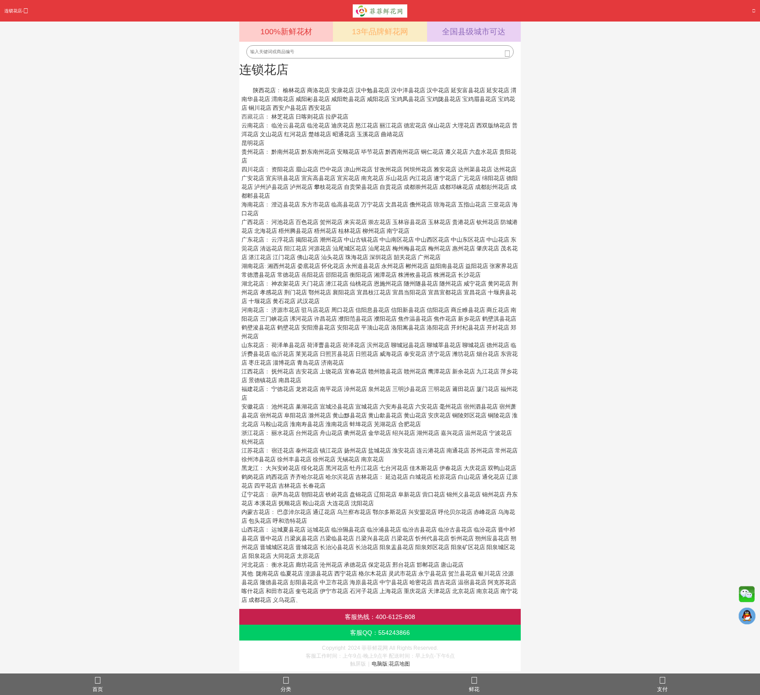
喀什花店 (252, 591)
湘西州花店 (281, 266)
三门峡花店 (274, 318)
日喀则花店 (310, 116)
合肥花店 (409, 424)
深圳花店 (380, 257)
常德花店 (288, 274)
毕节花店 (372, 151)
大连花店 (338, 503)
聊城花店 (473, 345)
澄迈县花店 (285, 204)
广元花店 (469, 178)
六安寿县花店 (397, 406)
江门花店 (284, 257)
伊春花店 (450, 468)
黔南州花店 (285, 151)
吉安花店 (307, 371)
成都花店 (259, 600)
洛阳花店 (438, 327)
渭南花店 (282, 99)
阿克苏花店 (502, 582)
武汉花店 (308, 301)
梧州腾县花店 (295, 231)
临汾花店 (485, 529)
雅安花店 (445, 169)
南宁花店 (398, 231)
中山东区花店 (468, 239)
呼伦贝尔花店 (455, 512)
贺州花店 (331, 222)
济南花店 (332, 362)
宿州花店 (271, 415)
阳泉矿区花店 (468, 547)
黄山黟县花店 (349, 415)
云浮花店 (282, 239)
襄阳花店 (343, 292)
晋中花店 (271, 538)
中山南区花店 (397, 239)
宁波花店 (500, 433)
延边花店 (396, 477)
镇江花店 (331, 450)
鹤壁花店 (288, 327)
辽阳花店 (385, 494)
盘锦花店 (361, 494)
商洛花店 (318, 90)
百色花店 (307, 222)
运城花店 (318, 529)
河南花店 (252, 310)
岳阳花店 (312, 274)
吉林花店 (366, 477)
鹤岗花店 (252, 477)
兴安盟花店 (422, 512)
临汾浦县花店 (384, 529)
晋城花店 (307, 547)
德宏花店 (415, 125)
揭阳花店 (307, 239)
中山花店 (497, 239)
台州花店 (307, 433)
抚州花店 (282, 371)
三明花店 (439, 389)
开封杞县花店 (468, 327)
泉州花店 (379, 389)
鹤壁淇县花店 (499, 318)
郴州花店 (417, 266)
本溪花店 (265, 503)
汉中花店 (438, 90)
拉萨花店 (336, 116)
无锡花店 (348, 459)
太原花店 (308, 556)
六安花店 (426, 406)
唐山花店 (452, 564)
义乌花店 (284, 600)
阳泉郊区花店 (432, 547)
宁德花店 (282, 389)
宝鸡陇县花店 (444, 99)
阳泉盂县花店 (397, 547)
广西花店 (252, 222)
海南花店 (252, 204)
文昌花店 (396, 204)
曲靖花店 (392, 134)
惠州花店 (463, 248)
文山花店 (271, 134)
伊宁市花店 (334, 591)
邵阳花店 (336, 274)
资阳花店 (282, 169)
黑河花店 (336, 468)
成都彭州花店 (492, 187)
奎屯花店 (307, 591)
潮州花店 (331, 239)
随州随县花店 (421, 283)
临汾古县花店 (455, 529)
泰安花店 (415, 354)
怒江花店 (366, 125)
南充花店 (372, 178)
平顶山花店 (375, 327)
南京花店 (372, 459)
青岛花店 (308, 362)
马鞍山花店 (274, 424)
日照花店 (366, 354)
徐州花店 (324, 459)
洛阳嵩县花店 (408, 327)
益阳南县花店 (447, 266)
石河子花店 (364, 591)
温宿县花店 (472, 582)
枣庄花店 (259, 362)
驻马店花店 (315, 310)
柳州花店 (373, 231)
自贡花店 (391, 187)
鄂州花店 (319, 292)
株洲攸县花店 (415, 274)
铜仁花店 (432, 151)
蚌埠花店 (361, 424)
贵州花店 (252, 151)
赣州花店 (415, 371)
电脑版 (379, 664)
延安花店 (497, 90)
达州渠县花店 (475, 169)
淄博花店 (284, 362)
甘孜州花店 (388, 169)
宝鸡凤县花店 (408, 99)
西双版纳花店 (493, 125)
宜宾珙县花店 (283, 178)
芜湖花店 (385, 424)
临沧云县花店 (288, 125)
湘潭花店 (385, 274)
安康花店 (342, 90)
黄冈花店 (499, 283)
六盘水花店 (483, 151)
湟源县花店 (318, 573)
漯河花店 (301, 318)
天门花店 (312, 283)
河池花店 (282, 222)
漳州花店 (355, 389)
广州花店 (429, 257)
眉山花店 (307, 169)
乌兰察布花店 (354, 512)
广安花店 (252, 178)
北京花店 (463, 591)
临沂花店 (282, 354)
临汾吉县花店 (419, 529)
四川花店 (252, 169)
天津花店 (439, 591)
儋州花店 (420, 204)
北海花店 (265, 231)
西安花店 (319, 108)
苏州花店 (482, 450)
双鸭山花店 (502, 468)
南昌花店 (289, 380)
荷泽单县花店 (288, 345)
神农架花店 (285, 283)
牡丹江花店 (364, 468)
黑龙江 (250, 468)
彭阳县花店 (304, 582)
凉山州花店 (358, 169)
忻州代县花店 (432, 538)
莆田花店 (463, 389)
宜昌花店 (475, 292)
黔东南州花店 (318, 151)
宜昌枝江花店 (374, 292)
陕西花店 (264, 90)
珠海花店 (356, 257)
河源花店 (319, 248)
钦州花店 (487, 222)
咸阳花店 (378, 99)
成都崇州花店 (421, 187)
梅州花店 (439, 248)
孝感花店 (271, 292)
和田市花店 (280, 591)
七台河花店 (394, 468)
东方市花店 (315, 204)
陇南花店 (267, 573)
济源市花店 (285, 310)
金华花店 (379, 433)
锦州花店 (493, 494)
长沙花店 (469, 274)
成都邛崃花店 (456, 187)
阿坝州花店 (418, 169)
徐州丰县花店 (294, 459)
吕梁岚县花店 (301, 538)
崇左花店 (379, 222)
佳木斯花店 (423, 468)
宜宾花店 (348, 178)
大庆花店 (475, 468)
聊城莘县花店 (444, 345)
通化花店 (493, 477)
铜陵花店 (499, 415)
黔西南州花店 (402, 151)
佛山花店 (308, 257)
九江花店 (487, 371)
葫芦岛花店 (285, 494)
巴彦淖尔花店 (294, 512)
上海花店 (391, 591)
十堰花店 (259, 301)
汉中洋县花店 (408, 90)
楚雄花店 (319, 134)
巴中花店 (331, 169)
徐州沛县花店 (258, 459)
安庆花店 (439, 415)
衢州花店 (355, 433)
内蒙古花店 (255, 512)
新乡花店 (469, 318)
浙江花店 (252, 433)
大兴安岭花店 (283, 468)
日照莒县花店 (337, 354)
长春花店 (314, 485)
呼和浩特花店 (290, 521)
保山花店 (439, 125)
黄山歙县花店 (385, 415)
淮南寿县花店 (307, 424)
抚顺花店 (289, 503)
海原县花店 (364, 582)
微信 (747, 596)
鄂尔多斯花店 (390, 512)
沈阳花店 (362, 503)
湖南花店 (252, 266)
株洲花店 (445, 274)
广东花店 (252, 239)
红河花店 (295, 134)
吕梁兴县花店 (372, 538)
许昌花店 (325, 318)
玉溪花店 (368, 134)
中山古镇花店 (361, 239)
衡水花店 (282, 564)
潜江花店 (336, 283)
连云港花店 (431, 450)
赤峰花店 (485, 512)
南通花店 (457, 450)
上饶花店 (331, 371)
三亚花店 (499, 204)
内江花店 (420, 178)
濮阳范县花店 (355, 318)
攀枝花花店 (328, 187)
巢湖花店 (307, 406)
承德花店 (355, 564)
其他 (247, 573)
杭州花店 (252, 441)
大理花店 (463, 125)
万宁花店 (372, 204)
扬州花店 (355, 450)
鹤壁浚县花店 (258, 327)
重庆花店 (415, 591)
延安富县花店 (468, 90)
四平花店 (265, 485)
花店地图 (399, 664)
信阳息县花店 (372, 310)
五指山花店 (472, 204)
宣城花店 (366, 406)
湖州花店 (428, 433)
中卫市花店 (334, 582)
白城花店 (420, 477)
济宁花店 (439, 354)
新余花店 (463, 371)
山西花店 (252, 529)
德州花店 (497, 345)
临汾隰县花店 (348, 529)
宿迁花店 (282, 450)
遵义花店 (456, 151)
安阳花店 (348, 327)
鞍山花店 (314, 503)
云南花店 (252, 125)
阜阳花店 (295, 415)
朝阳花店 (312, 494)
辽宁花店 (252, 494)
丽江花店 (391, 125)
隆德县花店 (274, 582)
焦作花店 (445, 318)
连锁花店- (13, 10)
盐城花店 (379, 450)
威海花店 (391, 354)
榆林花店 (294, 90)
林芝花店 (282, 116)
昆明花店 (252, 143)
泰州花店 (307, 450)
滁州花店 (319, 415)
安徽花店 (252, 406)
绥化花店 (312, 468)
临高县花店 (345, 204)
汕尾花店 (379, 248)
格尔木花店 (372, 573)
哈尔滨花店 (339, 477)
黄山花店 (415, 415)
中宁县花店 (394, 582)
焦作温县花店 (415, 318)
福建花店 (252, 389)
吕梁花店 (402, 538)
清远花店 (271, 248)
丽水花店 (282, 433)
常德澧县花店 (258, 274)
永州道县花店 (363, 266)
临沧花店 (318, 125)
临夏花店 (291, 573)
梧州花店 (325, 231)
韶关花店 (405, 257)
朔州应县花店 (492, 538)
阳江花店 (295, 248)
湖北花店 (252, 283)
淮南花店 (336, 424)
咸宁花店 (475, 283)
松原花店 (445, 477)
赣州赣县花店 (385, 371)
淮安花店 (403, 450)
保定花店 (379, 564)
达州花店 (504, 169)
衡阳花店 (361, 274)
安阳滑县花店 (318, 327)
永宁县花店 (432, 573)
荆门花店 (295, 292)
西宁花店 (345, 573)
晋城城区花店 (277, 547)
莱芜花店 (307, 354)
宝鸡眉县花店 (479, 99)
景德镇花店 (262, 380)
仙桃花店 (361, 283)
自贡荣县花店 (361, 187)
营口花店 (433, 494)
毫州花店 (450, 406)
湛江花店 (259, 257)
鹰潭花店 (439, 371)
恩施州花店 (388, 283)
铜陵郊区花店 (469, 415)
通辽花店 (324, 512)
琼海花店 (445, 204)
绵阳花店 (493, 178)
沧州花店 (331, 564)
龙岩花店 (307, 389)
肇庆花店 (487, 248)
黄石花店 (284, 301)
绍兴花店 (403, 433)
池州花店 (282, 406)
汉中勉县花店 (372, 90)
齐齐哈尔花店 (307, 477)
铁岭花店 (336, 494)
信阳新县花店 (408, 310)
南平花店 (331, 389)
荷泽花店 (354, 345)
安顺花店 (348, 151)
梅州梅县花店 (409, 248)
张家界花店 (504, 266)
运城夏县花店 (288, 529)
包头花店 (259, 521)
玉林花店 (439, 222)
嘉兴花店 (452, 433)
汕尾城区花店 (349, 248)
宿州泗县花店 (481, 406)
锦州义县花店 (463, 494)
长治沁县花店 (337, 547)
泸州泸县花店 (271, 187)
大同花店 (284, 556)
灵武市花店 (402, 573)
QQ (747, 618)
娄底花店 (308, 266)
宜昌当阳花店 (409, 292)
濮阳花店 (385, 318)
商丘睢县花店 (468, 310)
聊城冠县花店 (408, 345)
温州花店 (476, 433)
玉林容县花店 (409, 222)
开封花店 (497, 327)
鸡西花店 (277, 477)
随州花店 (450, 283)
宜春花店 (355, 371)
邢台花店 (403, 564)
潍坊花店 (463, 354)
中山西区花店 (432, 239)
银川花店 (489, 573)
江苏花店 (252, 450)
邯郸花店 (428, 564)
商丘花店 (497, 310)
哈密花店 (420, 582)
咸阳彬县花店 (313, 99)
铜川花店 (259, 108)
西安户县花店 (290, 108)
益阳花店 (476, 266)
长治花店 (366, 547)
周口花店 (342, 310)
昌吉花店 (445, 582)
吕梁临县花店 (337, 538)
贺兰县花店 (462, 573)
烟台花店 (487, 354)
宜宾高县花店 (318, 178)
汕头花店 (332, 257)
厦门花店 (487, 389)
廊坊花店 (307, 564)
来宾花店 (355, 222)
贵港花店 (463, 222)
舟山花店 (331, 433)
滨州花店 (378, 345)
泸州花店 (301, 187)
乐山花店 (396, 178)
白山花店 (469, 477)
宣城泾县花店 (337, 406)
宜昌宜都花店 (445, 292)
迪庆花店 (342, 125)
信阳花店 (438, 310)
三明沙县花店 (409, 389)
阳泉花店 (259, 556)
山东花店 (252, 345)
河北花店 (252, 564)
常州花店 (506, 450)
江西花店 (252, 371)
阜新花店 (409, 494)
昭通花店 (343, 134)
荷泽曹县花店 (324, 345)
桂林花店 (349, 231)
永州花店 (392, 266)
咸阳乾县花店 (348, 99)
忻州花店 (462, 538)
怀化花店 (333, 266)
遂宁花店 (445, 178)
